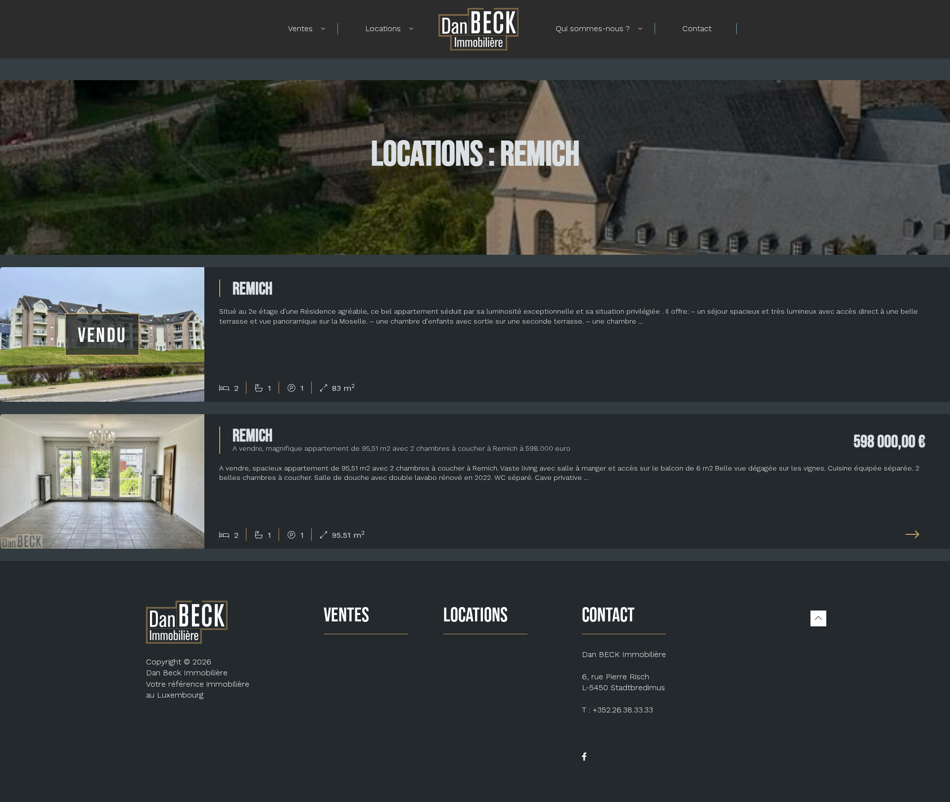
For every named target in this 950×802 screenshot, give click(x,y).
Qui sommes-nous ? (593, 28)
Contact (697, 28)
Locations (383, 28)
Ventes (300, 28)
